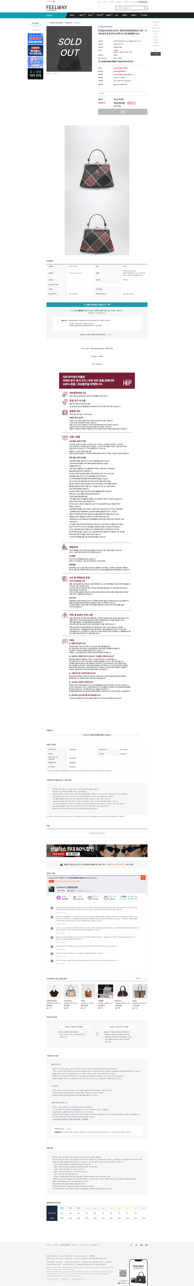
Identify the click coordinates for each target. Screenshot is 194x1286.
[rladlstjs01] (62, 887)
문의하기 (110, 335)
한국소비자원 (76, 1119)
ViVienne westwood (56, 22)
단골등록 (71, 890)
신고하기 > (106, 1109)
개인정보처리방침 (65, 1245)
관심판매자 (155, 43)
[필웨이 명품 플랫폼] (56, 7)
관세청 (70, 1119)
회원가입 (105, 2)
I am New (49, 1)
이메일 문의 (92, 1256)
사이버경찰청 (84, 1119)
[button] (97, 855)
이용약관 (55, 1245)
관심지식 (156, 37)
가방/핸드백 (68, 22)
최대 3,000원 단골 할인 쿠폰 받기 (123, 74)
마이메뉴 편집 (35, 26)
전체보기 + (139, 978)
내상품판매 (126, 2)
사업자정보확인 (64, 1279)
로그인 (99, 2)
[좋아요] (59, 996)
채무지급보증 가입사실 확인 (78, 1279)
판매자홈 (61, 890)
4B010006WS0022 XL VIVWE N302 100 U (127, 41)
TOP (156, 54)
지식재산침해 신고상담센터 (60, 1119)
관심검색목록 (156, 46)
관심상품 (156, 40)
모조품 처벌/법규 (84, 1245)
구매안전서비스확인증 (53, 1279)
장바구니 (134, 2)
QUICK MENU (143, 2)
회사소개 (48, 1245)
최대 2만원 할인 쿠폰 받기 (121, 68)
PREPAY (74, 1245)
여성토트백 (77, 22)
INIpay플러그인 (95, 1245)
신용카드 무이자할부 (119, 77)
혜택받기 (130, 103)
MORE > (156, 50)
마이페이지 (119, 2)
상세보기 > (69, 1129)
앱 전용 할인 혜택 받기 (120, 71)
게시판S (112, 2)
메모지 (155, 34)
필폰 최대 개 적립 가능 (112, 84)
